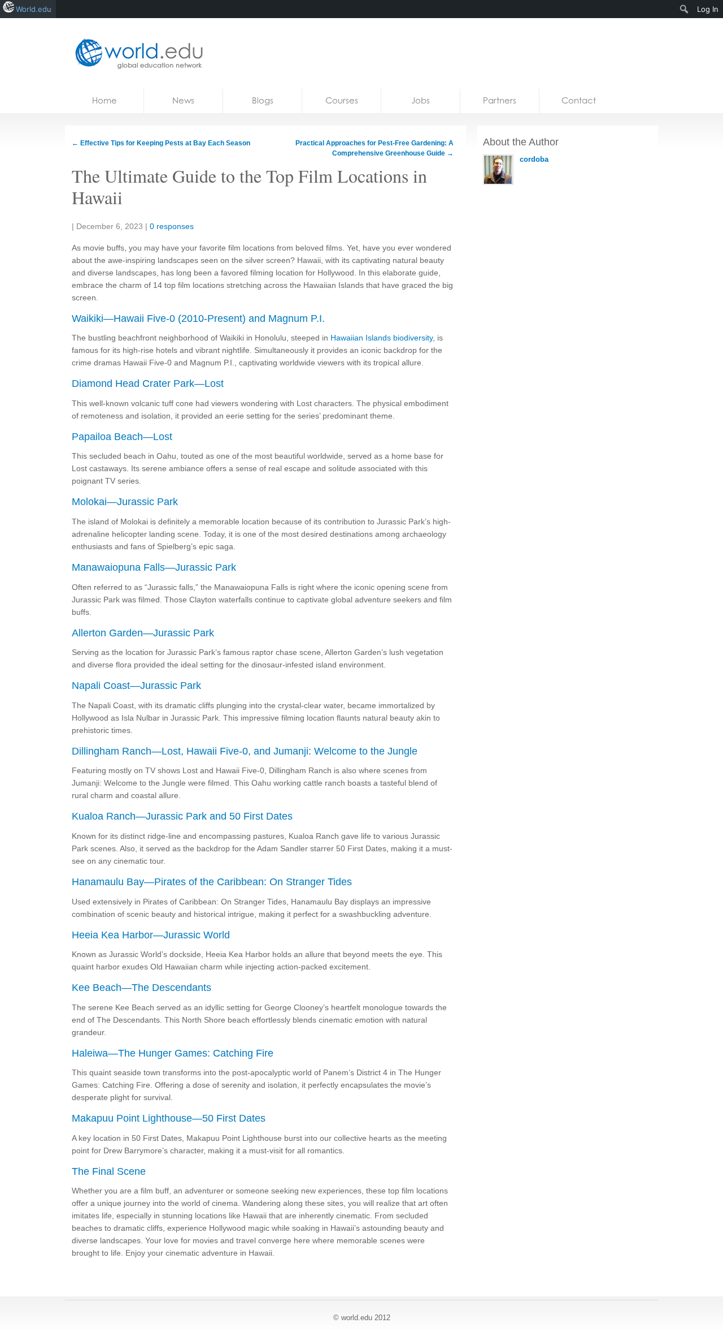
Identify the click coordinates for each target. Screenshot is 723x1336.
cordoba (534, 159)
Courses (341, 100)
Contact (578, 100)
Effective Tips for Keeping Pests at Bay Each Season (161, 143)
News (183, 100)
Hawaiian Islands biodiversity (381, 337)
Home (104, 100)
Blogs (262, 100)
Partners (499, 100)
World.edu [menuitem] (33, 9)
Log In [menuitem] (707, 9)
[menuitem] (684, 9)
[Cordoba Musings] (135, 53)
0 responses (172, 226)
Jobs (420, 100)
